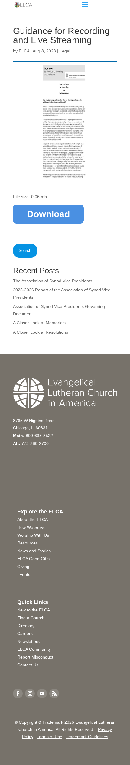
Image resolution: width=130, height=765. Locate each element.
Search (25, 250)
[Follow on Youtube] (42, 693)
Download (48, 214)
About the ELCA (32, 519)
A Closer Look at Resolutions (40, 332)
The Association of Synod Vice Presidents (52, 280)
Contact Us (27, 664)
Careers (25, 633)
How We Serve (31, 527)
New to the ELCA (33, 610)
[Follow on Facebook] (18, 693)
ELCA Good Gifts (33, 558)
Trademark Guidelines (87, 736)
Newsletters (28, 641)
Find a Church (30, 617)
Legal (65, 51)
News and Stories (34, 550)
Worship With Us (33, 535)
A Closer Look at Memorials (39, 322)
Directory (25, 625)
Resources (27, 543)
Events (23, 574)
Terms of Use (49, 736)
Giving (23, 566)
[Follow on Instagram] (30, 693)
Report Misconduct (35, 657)
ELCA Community (34, 649)
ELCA (24, 51)
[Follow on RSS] (54, 693)
